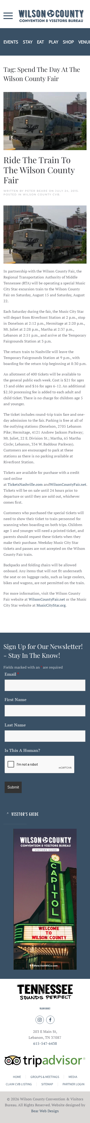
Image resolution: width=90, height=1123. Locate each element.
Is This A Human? (22, 750)
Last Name (15, 725)
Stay (27, 42)
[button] (8, 15)
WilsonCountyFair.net (68, 484)
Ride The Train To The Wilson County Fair (39, 169)
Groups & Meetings (44, 1077)
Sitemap (47, 1084)
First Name (16, 699)
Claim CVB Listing (19, 1084)
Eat (40, 42)
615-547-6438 (45, 1043)
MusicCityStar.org (51, 605)
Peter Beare (36, 190)
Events (10, 42)
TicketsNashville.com (25, 484)
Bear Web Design (45, 1110)
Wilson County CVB (41, 194)
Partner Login (73, 1084)
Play (53, 42)
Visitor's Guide (25, 814)
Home (17, 1077)
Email (12, 674)
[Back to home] (45, 16)
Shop (68, 42)
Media (73, 1077)
